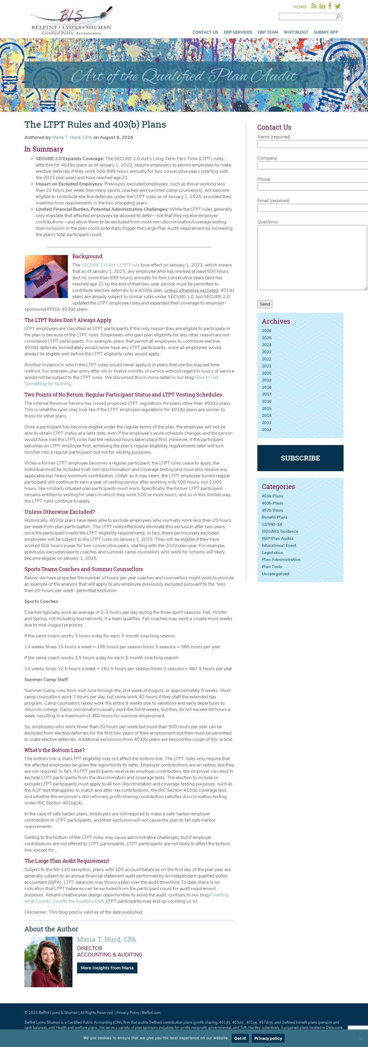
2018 (266, 387)
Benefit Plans (275, 517)
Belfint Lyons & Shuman (58, 1012)
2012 (266, 429)
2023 (266, 352)
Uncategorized (275, 574)
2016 (266, 401)
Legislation (272, 552)
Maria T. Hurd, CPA (72, 137)
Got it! (240, 1038)
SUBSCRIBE (300, 458)
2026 (266, 330)
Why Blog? (296, 32)
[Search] (338, 16)
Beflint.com (151, 1012)
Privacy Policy (127, 1012)
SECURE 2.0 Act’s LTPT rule (110, 265)
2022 (266, 359)
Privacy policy (268, 1038)
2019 (266, 380)
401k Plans (272, 496)
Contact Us (205, 32)
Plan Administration (281, 559)
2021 (266, 366)
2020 (266, 373)
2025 (266, 338)
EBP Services (238, 32)
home (300, 7)
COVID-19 (272, 524)
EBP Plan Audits (278, 538)
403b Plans (272, 503)
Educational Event (279, 545)
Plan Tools (272, 566)
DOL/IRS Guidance (280, 531)
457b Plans (272, 510)
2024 (266, 345)
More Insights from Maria (107, 968)
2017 (266, 394)
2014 (266, 415)
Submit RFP (326, 32)
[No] (361, 1038)
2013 (266, 422)
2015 (266, 408)
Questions (267, 222)
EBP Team (268, 32)
